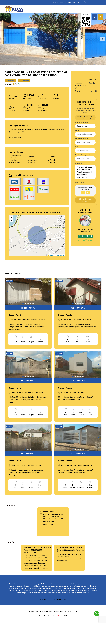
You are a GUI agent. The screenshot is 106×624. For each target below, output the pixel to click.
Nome (77, 130)
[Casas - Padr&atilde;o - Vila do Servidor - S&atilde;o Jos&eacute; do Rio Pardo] (15, 9)
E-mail (77, 146)
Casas (9, 72)
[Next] (48, 292)
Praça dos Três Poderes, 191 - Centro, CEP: (53, 515)
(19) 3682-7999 (48, 521)
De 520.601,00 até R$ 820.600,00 (35, 563)
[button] (85, 2)
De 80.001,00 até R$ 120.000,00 (35, 566)
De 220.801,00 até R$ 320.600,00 (35, 558)
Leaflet (51, 255)
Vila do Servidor (38, 72)
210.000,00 (92, 80)
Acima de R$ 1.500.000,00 (33, 550)
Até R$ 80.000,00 (30, 553)
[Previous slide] (3, 38)
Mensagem (78, 163)
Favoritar (11, 80)
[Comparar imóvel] (49, 284)
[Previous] (8, 292)
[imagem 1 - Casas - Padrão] (28, 291)
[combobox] (85, 126)
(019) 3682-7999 (73, 2)
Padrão (19, 72)
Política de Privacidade (47, 599)
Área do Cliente (58, 2)
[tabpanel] (53, 39)
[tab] (94, 17)
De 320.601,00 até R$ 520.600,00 (35, 560)
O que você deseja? (81, 122)
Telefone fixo (82, 155)
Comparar (25, 80)
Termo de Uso (62, 599)
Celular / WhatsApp (81, 138)
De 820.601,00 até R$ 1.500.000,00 (36, 568)
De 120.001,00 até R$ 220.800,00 (35, 555)
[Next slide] (102, 38)
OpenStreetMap (60, 255)
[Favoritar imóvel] (49, 281)
